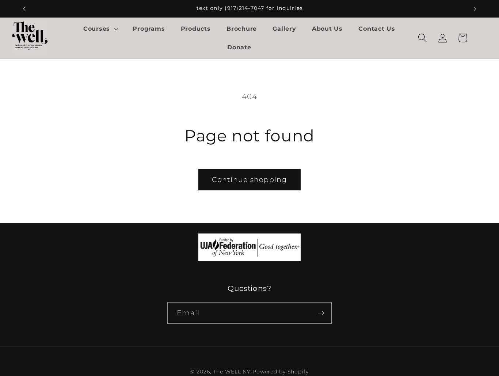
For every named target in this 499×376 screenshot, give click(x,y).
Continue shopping (249, 179)
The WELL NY (232, 372)
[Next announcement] (475, 9)
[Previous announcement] (24, 9)
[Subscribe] (321, 313)
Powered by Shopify (280, 372)
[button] (100, 28)
